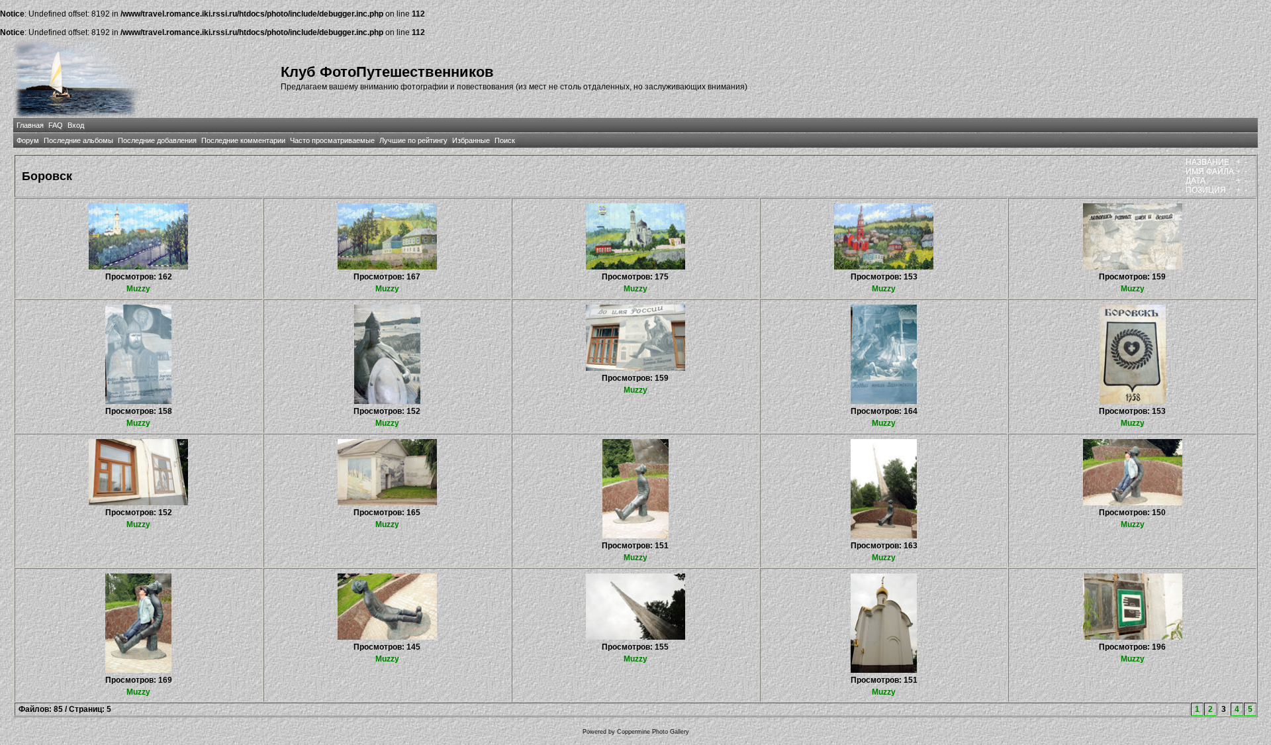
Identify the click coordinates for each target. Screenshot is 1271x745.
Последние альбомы (78, 140)
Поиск (504, 140)
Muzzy (138, 288)
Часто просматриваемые (332, 140)
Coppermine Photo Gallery (653, 731)
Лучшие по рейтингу (413, 140)
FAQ (55, 125)
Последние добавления (157, 140)
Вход (76, 125)
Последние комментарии (243, 140)
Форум (28, 140)
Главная (30, 125)
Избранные (471, 140)
